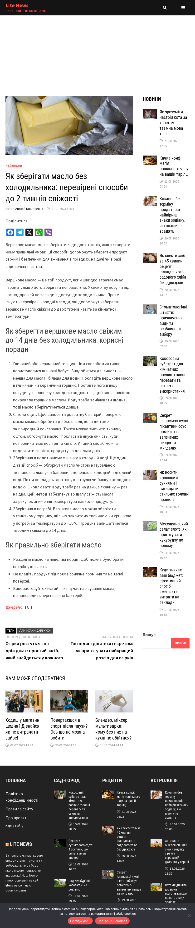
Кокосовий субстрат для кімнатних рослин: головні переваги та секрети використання (173, 374)
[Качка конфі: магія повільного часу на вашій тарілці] (150, 158)
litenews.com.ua (17, 885)
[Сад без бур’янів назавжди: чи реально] (60, 882)
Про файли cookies (112, 921)
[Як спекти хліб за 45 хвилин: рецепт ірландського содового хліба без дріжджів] (150, 256)
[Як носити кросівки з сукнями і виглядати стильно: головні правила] (150, 473)
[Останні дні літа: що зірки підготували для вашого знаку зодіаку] (156, 886)
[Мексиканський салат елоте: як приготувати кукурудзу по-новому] (150, 524)
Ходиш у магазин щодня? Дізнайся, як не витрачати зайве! (22, 729)
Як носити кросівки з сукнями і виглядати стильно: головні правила (174, 486)
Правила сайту (19, 809)
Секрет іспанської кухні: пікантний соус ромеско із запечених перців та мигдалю (174, 431)
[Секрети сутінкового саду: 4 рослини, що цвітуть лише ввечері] (60, 842)
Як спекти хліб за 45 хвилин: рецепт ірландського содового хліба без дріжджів (173, 269)
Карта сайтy (14, 825)
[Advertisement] (97, 51)
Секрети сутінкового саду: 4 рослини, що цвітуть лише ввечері (80, 849)
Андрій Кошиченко (29, 209)
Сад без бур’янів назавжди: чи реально (79, 885)
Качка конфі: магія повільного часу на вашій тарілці (174, 166)
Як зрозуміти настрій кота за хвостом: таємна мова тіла (173, 122)
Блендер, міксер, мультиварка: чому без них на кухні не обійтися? (113, 729)
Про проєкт (16, 817)
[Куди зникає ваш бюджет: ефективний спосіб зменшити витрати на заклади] (150, 570)
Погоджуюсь (80, 921)
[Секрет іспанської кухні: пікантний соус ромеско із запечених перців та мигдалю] (150, 416)
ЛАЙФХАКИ (13, 166)
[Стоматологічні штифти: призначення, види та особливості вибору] (150, 307)
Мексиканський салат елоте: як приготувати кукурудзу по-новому (174, 534)
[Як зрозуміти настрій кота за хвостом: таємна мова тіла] (150, 112)
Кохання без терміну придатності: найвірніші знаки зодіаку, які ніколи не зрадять (172, 215)
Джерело (13, 607)
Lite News (17, 5)
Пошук (149, 634)
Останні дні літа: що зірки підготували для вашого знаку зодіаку (176, 893)
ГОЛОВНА (15, 780)
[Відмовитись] (189, 915)
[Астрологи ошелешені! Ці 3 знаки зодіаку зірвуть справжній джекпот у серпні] (156, 842)
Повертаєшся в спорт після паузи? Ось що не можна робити (69, 729)
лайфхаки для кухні (35, 630)
